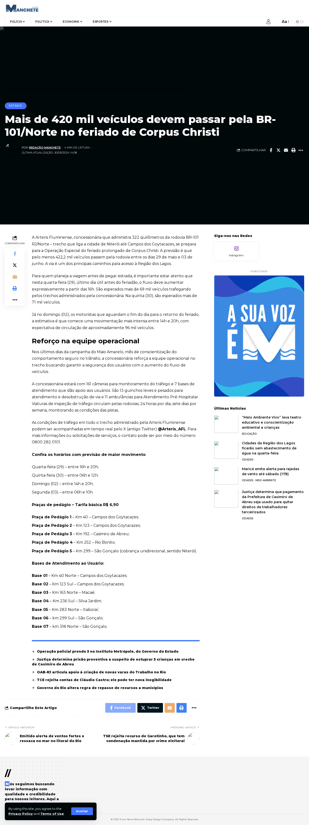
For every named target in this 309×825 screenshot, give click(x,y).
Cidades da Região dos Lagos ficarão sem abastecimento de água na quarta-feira (269, 448)
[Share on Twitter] (278, 150)
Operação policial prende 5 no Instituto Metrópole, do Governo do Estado (107, 651)
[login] (268, 21)
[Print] (293, 150)
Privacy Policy (20, 814)
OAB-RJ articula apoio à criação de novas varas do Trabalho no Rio (101, 672)
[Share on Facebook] (270, 150)
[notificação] (275, 21)
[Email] (285, 150)
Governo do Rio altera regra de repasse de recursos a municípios (100, 688)
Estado (15, 105)
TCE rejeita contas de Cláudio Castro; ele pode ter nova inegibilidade (104, 680)
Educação (249, 434)
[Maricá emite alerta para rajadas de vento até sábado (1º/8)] (226, 476)
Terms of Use (52, 814)
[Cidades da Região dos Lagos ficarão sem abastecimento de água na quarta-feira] (226, 450)
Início (10, 89)
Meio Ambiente (265, 480)
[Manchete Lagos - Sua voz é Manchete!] (21, 8)
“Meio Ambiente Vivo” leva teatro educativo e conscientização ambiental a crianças (271, 422)
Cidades (247, 459)
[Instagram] (236, 251)
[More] (300, 150)
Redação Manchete (45, 147)
